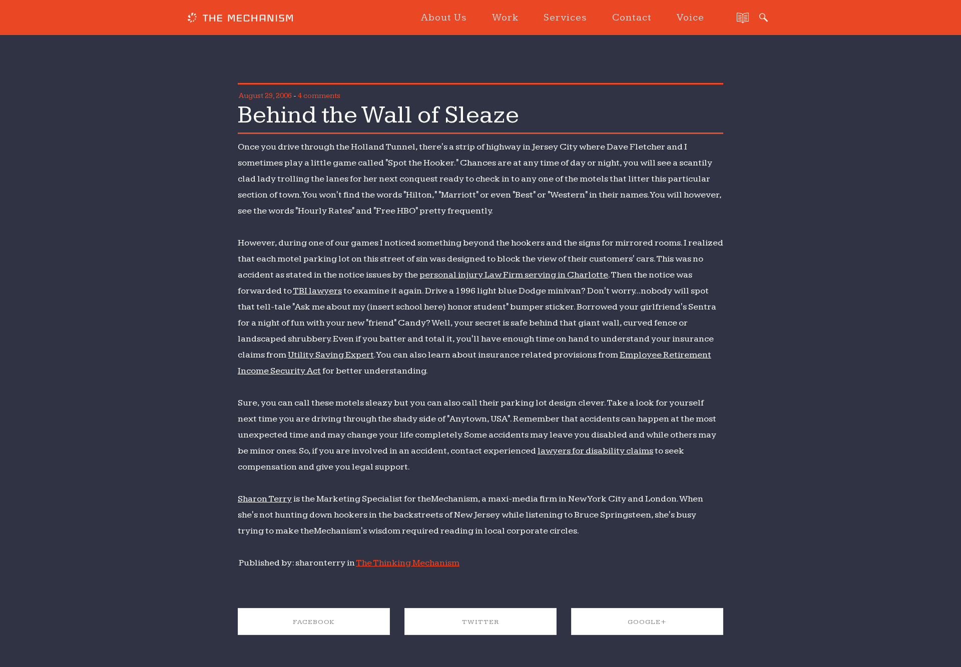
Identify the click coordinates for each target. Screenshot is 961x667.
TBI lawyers (317, 291)
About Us (444, 18)
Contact (632, 18)
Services (565, 18)
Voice (690, 18)
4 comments (319, 96)
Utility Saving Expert (331, 355)
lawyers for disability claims (595, 451)
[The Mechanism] (240, 19)
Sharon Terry (265, 499)
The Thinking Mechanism (407, 563)
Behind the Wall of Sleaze (378, 115)
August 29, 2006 (265, 96)
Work (505, 18)
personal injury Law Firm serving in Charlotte (513, 275)
